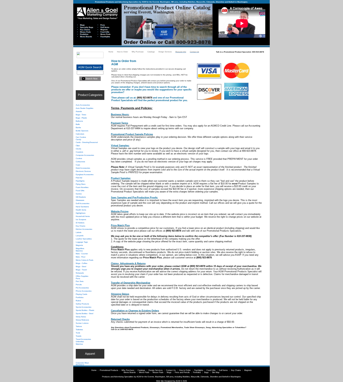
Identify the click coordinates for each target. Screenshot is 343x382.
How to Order (185, 370)
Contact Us (171, 370)
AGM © (179, 381)
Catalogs (141, 370)
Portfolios (197, 372)
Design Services (155, 370)
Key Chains (236, 370)
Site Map (215, 372)
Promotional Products (109, 370)
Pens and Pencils (182, 372)
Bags (206, 372)
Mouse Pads (158, 372)
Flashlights (198, 370)
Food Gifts (211, 370)
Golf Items (223, 370)
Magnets (248, 370)
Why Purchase (127, 370)
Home (93, 370)
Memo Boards (130, 372)
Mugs (169, 372)
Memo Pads (144, 372)
